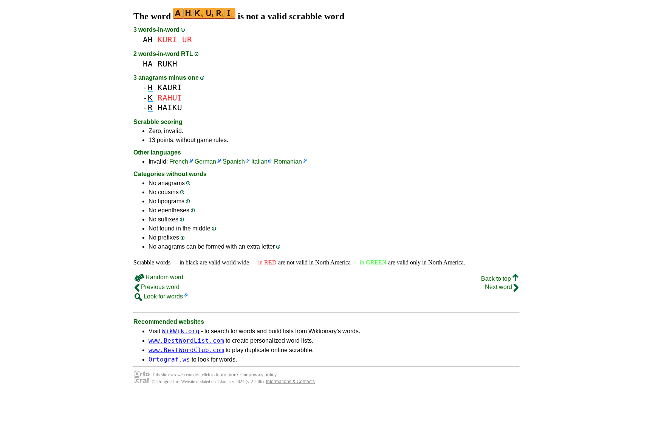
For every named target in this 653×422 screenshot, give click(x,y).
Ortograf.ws (169, 359)
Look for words (162, 296)
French (178, 161)
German (205, 161)
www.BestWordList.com (186, 340)
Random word (163, 277)
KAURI (170, 87)
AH (148, 39)
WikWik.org (181, 331)
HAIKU (170, 107)
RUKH (167, 63)
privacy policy (263, 374)
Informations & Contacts (290, 381)
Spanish (234, 161)
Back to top (496, 278)
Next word (499, 287)
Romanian (288, 161)
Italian (259, 161)
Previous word (159, 287)
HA (148, 63)
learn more (227, 374)
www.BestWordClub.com (186, 350)
